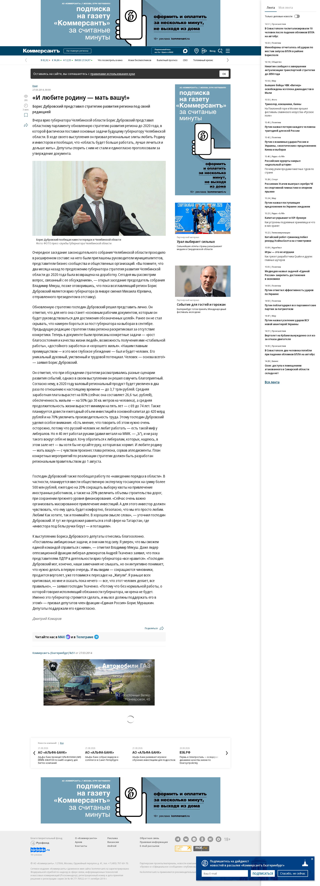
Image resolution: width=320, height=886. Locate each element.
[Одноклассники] (202, 839)
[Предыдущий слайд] (34, 753)
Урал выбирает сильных (196, 241)
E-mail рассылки (149, 846)
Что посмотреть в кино (110, 60)
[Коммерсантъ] (41, 50)
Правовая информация (154, 842)
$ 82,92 (44, 60)
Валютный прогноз (167, 60)
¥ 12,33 (67, 60)
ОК (224, 74)
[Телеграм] (178, 839)
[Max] (218, 839)
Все (62, 743)
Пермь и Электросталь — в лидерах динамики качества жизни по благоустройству (199, 760)
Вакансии (113, 842)
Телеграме (84, 637)
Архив (78, 842)
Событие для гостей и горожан (201, 304)
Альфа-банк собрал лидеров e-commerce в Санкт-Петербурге (102, 758)
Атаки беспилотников (139, 60)
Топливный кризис (203, 60)
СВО (185, 60)
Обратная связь (149, 838)
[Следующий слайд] (227, 753)
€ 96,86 (56, 60)
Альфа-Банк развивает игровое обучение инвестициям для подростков (153, 758)
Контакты (81, 846)
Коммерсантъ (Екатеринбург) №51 (53, 653)
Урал (35, 85)
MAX (61, 637)
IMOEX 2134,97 (82, 60)
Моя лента (286, 8)
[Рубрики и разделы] (228, 51)
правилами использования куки (112, 74)
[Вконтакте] (186, 839)
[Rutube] (210, 839)
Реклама (112, 838)
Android (111, 846)
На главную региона (77, 50)
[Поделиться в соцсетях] (26, 125)
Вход (213, 51)
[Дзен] (194, 839)
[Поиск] (220, 51)
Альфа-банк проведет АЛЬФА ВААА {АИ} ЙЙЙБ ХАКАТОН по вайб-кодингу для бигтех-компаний (59, 760)
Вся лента (272, 382)
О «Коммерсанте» (86, 838)
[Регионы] (196, 51)
